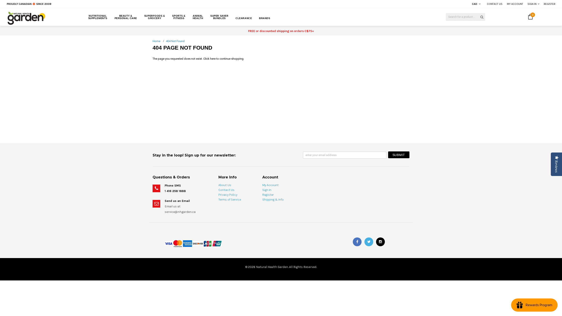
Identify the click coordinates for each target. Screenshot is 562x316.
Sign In (532, 3)
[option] (102, 4)
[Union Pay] (217, 243)
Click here (209, 58)
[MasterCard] (177, 243)
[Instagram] (380, 241)
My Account (515, 3)
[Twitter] (368, 241)
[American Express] (187, 243)
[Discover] (198, 243)
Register (549, 3)
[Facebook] (357, 241)
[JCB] (208, 243)
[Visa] (168, 243)
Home (156, 41)
